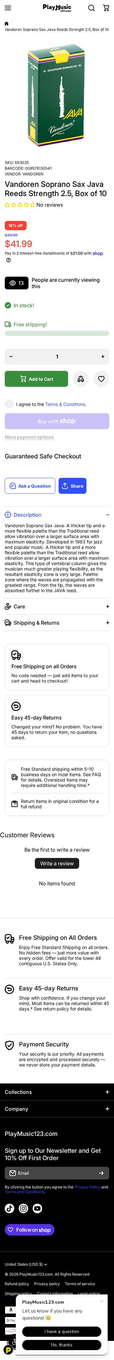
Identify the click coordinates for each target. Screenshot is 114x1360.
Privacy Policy (87, 1187)
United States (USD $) (24, 1264)
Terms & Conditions (65, 404)
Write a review (57, 863)
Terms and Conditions (24, 1191)
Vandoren (32, 174)
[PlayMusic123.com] (57, 8)
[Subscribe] (101, 1173)
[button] (106, 8)
